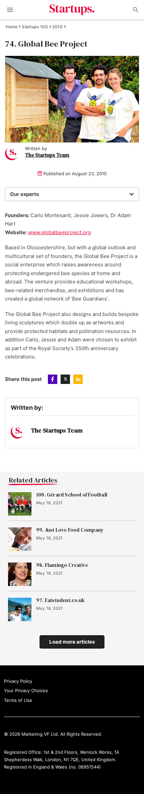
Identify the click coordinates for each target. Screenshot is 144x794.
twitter (65, 379)
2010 (57, 27)
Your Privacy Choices (26, 690)
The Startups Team (47, 154)
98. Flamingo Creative (62, 565)
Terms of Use (18, 700)
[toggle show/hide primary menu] (10, 10)
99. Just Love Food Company (69, 530)
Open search (135, 10)
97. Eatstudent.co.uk (60, 600)
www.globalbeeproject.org (59, 232)
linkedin (78, 379)
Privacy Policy (18, 681)
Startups (72, 9)
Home (11, 27)
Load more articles (72, 642)
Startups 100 (35, 27)
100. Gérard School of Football (71, 494)
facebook (52, 379)
